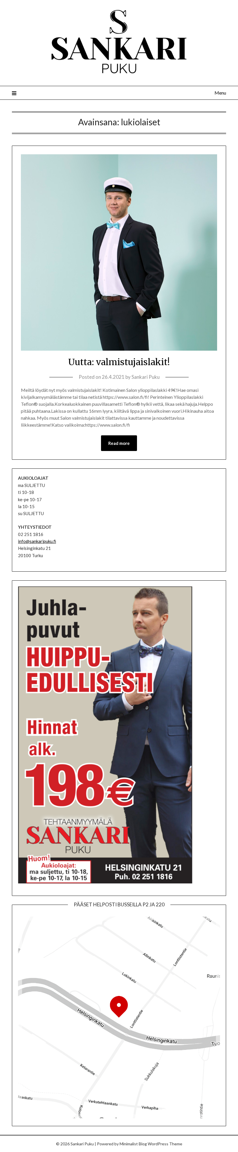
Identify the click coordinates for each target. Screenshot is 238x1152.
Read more (119, 443)
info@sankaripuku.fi (37, 541)
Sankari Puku (145, 377)
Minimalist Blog (133, 1143)
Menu (220, 92)
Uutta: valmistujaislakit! (119, 361)
